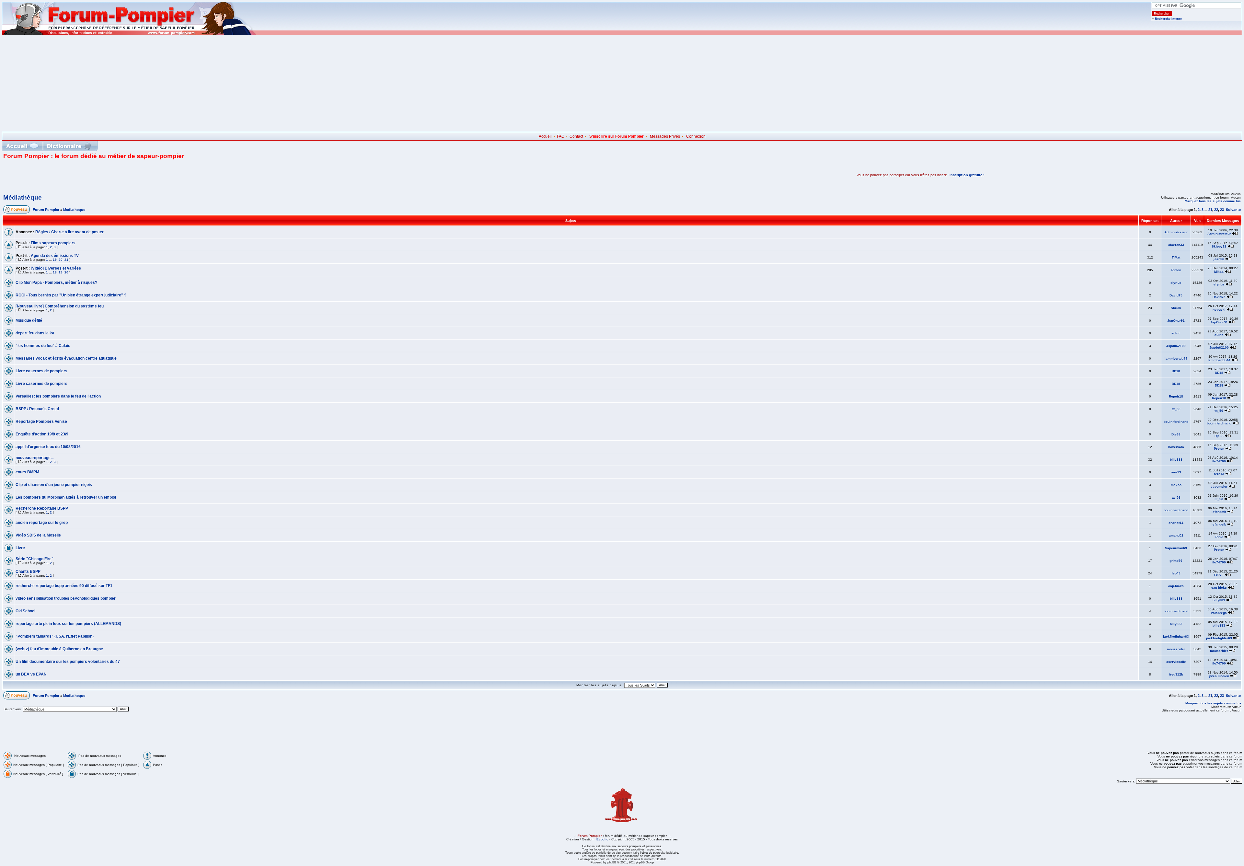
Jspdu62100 (1176, 346)
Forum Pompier (46, 210)
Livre (20, 548)
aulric (1176, 333)
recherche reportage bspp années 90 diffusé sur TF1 (64, 585)
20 (61, 259)
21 (1210, 210)
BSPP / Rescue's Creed (37, 409)
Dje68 (1176, 434)
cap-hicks (1176, 586)
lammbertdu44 (1176, 358)
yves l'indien (1219, 676)
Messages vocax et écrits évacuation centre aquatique (66, 358)
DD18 (1176, 371)
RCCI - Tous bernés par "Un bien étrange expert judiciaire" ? (71, 295)
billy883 (1176, 459)
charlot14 (1176, 523)
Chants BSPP (28, 571)
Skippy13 (1219, 246)
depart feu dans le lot (35, 333)
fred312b (1176, 674)
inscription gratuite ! (967, 175)
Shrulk (1176, 308)
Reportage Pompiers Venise (41, 421)
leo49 (1176, 573)
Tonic (1219, 537)
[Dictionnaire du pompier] (69, 146)
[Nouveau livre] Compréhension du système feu (60, 306)
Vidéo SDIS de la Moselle (38, 535)
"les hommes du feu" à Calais (43, 345)
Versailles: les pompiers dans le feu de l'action (58, 396)
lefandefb (1219, 512)
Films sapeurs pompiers (53, 243)
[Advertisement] (622, 83)
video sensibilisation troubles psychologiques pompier (66, 598)
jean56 (1219, 259)
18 (55, 272)
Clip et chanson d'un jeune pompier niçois (54, 484)
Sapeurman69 (1176, 548)
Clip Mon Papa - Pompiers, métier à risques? (56, 282)
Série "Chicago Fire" (34, 559)
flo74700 (1219, 461)
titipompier (1219, 486)
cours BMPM (27, 472)
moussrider (1176, 649)
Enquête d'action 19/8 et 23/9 (42, 434)
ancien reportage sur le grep (42, 522)
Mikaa (1219, 271)
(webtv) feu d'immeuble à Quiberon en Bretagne (59, 649)
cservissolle (1176, 662)
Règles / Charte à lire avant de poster (69, 232)
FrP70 (1219, 575)
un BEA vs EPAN (31, 674)
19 (55, 259)
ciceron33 (1176, 245)
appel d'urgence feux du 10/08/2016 (48, 447)
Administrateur (1176, 232)
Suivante (1233, 210)
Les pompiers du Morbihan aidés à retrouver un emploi (66, 497)
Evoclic (602, 839)
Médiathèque (22, 197)
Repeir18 (1176, 396)
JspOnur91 (1176, 320)
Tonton (1176, 270)
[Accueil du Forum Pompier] (22, 146)
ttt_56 (1176, 409)
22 (1216, 210)
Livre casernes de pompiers (41, 371)
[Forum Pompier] (129, 33)
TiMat (1176, 257)
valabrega (1219, 613)
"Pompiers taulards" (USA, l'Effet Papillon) (55, 636)
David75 (1175, 295)
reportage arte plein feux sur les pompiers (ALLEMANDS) (68, 623)
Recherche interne (1168, 18)
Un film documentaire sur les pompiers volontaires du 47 (68, 661)
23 (1222, 210)
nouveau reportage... (34, 458)
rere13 (1176, 472)
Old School (25, 611)
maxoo (1176, 485)
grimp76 (1175, 560)
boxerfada (1176, 447)
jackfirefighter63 (1176, 636)
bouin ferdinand (1176, 421)
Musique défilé (29, 320)
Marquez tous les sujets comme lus (1213, 201)
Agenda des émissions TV (55, 255)
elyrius (1175, 282)
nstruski (1219, 309)
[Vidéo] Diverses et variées (56, 268)
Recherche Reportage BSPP (42, 508)
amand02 (1176, 535)
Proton (1219, 448)
